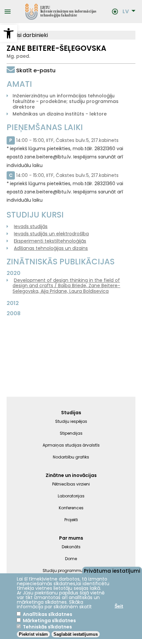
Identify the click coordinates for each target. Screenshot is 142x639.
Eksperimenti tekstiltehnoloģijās (50, 241)
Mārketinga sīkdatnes (49, 620)
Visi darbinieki (30, 35)
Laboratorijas (71, 496)
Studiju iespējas (71, 421)
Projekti (71, 519)
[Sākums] (61, 11)
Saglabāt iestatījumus (75, 634)
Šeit (119, 606)
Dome (71, 558)
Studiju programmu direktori (71, 570)
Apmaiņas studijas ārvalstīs (71, 445)
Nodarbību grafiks (71, 457)
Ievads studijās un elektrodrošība (51, 233)
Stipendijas (71, 433)
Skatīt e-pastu (35, 70)
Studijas (71, 412)
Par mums (71, 538)
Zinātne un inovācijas (71, 475)
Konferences (71, 508)
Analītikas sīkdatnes (47, 614)
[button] (8, 33)
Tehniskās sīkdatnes (47, 626)
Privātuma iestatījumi (112, 570)
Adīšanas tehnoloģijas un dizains (51, 248)
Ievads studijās (31, 226)
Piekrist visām (33, 634)
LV (126, 11)
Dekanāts (71, 547)
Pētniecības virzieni (71, 484)
